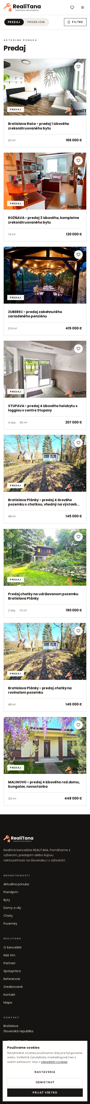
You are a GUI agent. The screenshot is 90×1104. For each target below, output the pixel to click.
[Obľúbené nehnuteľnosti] (72, 7)
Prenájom (36, 22)
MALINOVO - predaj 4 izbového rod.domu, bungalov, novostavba (44, 784)
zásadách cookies (54, 1062)
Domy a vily (12, 908)
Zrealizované (13, 987)
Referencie (11, 979)
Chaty (8, 915)
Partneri (9, 963)
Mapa (7, 1002)
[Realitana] (22, 7)
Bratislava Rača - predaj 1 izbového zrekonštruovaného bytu (38, 125)
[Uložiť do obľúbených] (78, 66)
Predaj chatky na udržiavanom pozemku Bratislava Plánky (43, 596)
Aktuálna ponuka (16, 884)
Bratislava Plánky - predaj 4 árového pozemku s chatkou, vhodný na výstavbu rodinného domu (43, 504)
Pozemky (10, 923)
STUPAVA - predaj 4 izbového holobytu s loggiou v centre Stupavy (43, 408)
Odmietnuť (45, 1082)
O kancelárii (12, 947)
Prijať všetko (45, 1092)
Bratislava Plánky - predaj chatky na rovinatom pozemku (40, 690)
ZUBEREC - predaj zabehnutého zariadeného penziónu (35, 314)
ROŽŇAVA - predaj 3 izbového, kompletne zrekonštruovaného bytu (43, 219)
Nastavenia (45, 1072)
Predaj (14, 22)
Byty (6, 900)
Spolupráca (12, 971)
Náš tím (9, 955)
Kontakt (9, 994)
